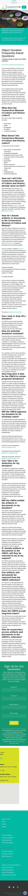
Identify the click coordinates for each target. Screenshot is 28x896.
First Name (14, 687)
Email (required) (14, 704)
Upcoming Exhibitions (8, 837)
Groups (4, 826)
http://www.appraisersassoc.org (10, 458)
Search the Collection (8, 867)
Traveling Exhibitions (7, 842)
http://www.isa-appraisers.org (10, 453)
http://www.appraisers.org (9, 447)
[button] (24, 7)
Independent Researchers (9, 875)
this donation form (9, 243)
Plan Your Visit (6, 819)
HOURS (14, 1)
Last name (14, 695)
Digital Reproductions (8, 870)
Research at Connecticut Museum (11, 865)
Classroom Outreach (7, 853)
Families (4, 824)
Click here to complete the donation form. (13, 64)
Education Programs (7, 851)
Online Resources (7, 856)
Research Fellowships (8, 872)
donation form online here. (15, 312)
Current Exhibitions (7, 835)
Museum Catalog (8, 211)
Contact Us (14, 2)
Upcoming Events (7, 840)
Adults (3, 821)
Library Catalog (17, 205)
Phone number (14, 713)
